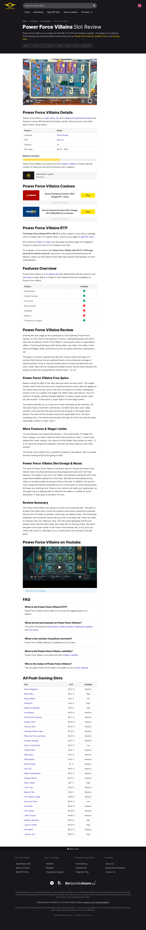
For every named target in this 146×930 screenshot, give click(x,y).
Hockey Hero (30, 726)
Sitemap (78, 915)
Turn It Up (28, 787)
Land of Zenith (30, 825)
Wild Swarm (29, 759)
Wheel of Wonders (32, 708)
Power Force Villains (61, 21)
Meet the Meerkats (32, 773)
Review (59, 45)
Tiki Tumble (29, 811)
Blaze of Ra (29, 792)
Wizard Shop (29, 764)
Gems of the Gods (32, 745)
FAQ (76, 45)
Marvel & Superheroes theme (79, 118)
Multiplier (50, 868)
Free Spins (33, 630)
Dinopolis (28, 703)
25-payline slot (52, 274)
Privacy (89, 915)
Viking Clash (29, 750)
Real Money (38, 12)
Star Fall (27, 769)
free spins (27, 277)
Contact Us (110, 872)
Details (26, 45)
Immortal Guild (30, 801)
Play (88, 195)
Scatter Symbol (66, 627)
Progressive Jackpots (55, 872)
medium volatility (68, 164)
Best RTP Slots (22, 872)
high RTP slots (87, 237)
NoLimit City (81, 868)
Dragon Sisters (30, 778)
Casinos (35, 45)
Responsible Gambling (115, 868)
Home (27, 12)
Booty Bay (28, 694)
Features (51, 45)
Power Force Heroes (84, 36)
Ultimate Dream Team (33, 731)
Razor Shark (29, 783)
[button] (94, 5)
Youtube (68, 45)
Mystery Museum (31, 820)
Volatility (49, 864)
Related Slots (86, 45)
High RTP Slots (53, 12)
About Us (110, 864)
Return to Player (44, 242)
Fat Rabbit (28, 829)
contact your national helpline (96, 902)
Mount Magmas (31, 689)
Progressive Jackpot (83, 627)
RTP (42, 45)
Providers (33, 21)
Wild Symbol (52, 627)
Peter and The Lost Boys (35, 736)
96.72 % (60, 140)
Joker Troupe (30, 815)
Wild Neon (28, 755)
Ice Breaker (29, 712)
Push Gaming (46, 21)
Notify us (43, 591)
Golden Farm (101, 36)
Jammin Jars (29, 834)
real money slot (52, 118)
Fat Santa (28, 806)
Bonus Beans (29, 698)
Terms (84, 915)
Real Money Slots (23, 864)
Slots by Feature (71, 12)
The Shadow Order (32, 797)
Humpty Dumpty (31, 740)
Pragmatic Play (82, 872)
